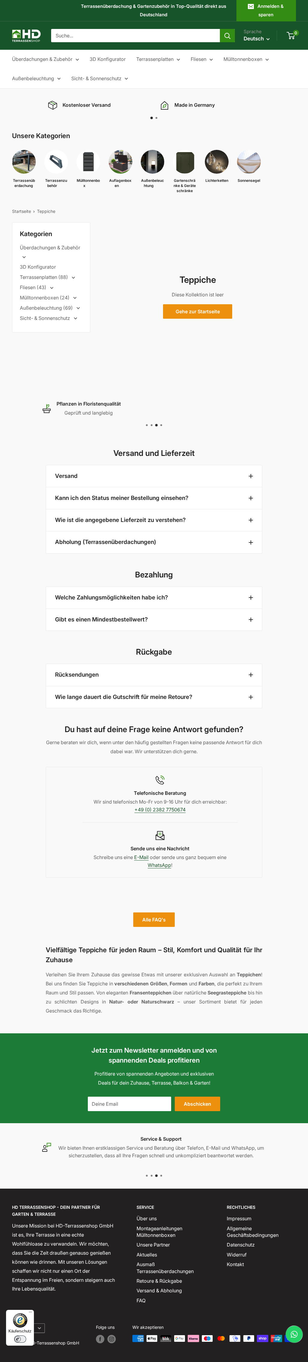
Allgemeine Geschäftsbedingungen (253, 1231)
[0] (291, 35)
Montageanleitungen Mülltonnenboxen (159, 1231)
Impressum (239, 1218)
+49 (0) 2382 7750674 (160, 810)
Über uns (147, 1218)
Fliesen (198, 59)
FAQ (141, 1300)
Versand (66, 475)
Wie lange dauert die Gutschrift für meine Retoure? (123, 697)
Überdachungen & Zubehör (42, 59)
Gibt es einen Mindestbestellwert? (101, 619)
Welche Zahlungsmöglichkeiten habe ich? (111, 597)
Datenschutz (241, 1245)
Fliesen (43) (34, 287)
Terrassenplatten (155, 59)
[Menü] (30, 1313)
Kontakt (235, 1264)
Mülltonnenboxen (242, 59)
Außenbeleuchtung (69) (47, 308)
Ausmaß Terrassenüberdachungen (165, 1267)
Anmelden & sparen (270, 10)
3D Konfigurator (108, 59)
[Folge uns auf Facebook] (100, 1339)
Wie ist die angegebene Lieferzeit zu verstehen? (120, 520)
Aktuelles (147, 1255)
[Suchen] (227, 35)
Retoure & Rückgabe (159, 1281)
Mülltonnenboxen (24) (45, 298)
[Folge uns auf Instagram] (111, 1339)
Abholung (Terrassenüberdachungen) (105, 542)
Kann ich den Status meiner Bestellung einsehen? (121, 498)
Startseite (21, 211)
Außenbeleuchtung (33, 78)
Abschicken (197, 1104)
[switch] (20, 1339)
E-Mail (141, 857)
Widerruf (237, 1255)
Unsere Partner (153, 1245)
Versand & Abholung (159, 1291)
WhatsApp (159, 865)
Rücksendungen (77, 674)
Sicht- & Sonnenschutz (96, 78)
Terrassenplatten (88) (44, 277)
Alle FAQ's (154, 920)
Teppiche (46, 211)
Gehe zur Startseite (198, 311)
